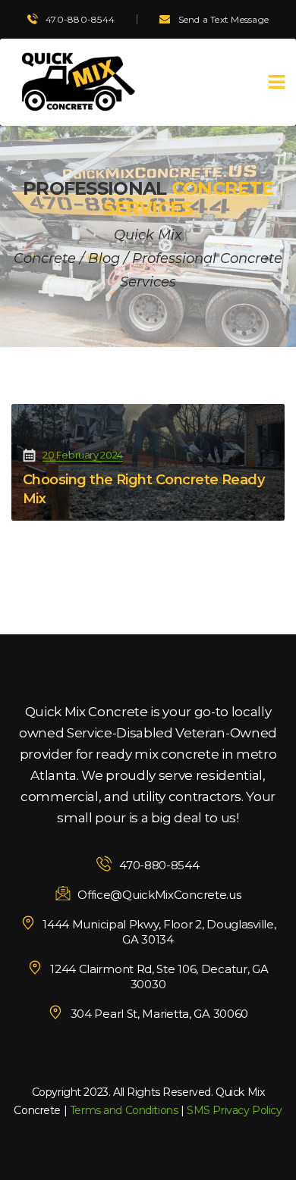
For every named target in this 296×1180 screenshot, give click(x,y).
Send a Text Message (223, 19)
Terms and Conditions (124, 1110)
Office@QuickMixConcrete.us (159, 894)
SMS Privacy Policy (234, 1110)
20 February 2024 (83, 455)
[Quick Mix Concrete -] (75, 82)
